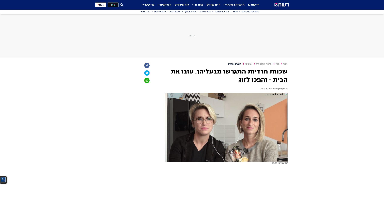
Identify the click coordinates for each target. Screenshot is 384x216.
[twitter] (147, 73)
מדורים (199, 5)
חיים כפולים (213, 5)
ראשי (285, 64)
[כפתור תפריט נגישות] (3, 179)
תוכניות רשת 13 (235, 5)
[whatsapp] (147, 80)
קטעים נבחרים (234, 64)
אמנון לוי (248, 64)
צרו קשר (149, 5)
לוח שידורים (182, 5)
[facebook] (147, 65)
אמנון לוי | (283, 88)
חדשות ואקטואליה (264, 64)
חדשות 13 (253, 5)
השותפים (165, 5)
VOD (277, 64)
